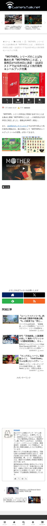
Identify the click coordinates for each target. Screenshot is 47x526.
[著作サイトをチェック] (12, 294)
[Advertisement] (23, 214)
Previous (2, 22)
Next (45, 22)
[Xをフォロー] (34, 294)
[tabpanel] (13, 22)
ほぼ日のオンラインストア (17, 126)
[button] (40, 101)
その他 (7, 187)
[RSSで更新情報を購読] (34, 301)
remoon (17, 430)
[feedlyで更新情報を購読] (12, 301)
